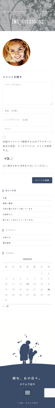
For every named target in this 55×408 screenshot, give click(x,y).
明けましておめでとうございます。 (19, 220)
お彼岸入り (8, 214)
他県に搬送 (8, 203)
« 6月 (6, 306)
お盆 (5, 198)
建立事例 (7, 243)
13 (27, 284)
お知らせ (7, 237)
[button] (28, 393)
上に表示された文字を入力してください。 (26, 166)
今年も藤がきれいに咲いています (18, 209)
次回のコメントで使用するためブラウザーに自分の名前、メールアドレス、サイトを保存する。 (27, 146)
